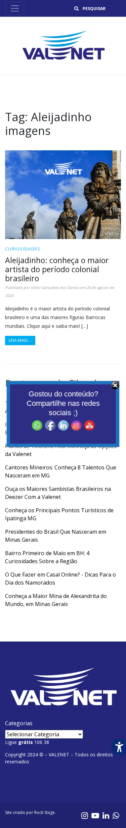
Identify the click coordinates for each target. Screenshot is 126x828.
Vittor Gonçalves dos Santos (55, 287)
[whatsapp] (116, 815)
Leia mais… (20, 340)
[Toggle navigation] (14, 8)
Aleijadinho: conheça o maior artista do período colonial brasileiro (57, 269)
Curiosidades (23, 249)
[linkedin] (106, 815)
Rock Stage (44, 812)
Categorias (19, 723)
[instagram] (85, 815)
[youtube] (95, 815)
